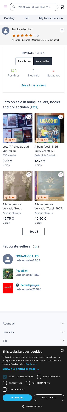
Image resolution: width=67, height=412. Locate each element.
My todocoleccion (51, 18)
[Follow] (28, 117)
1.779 (34, 107)
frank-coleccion (22, 29)
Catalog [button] (9, 18)
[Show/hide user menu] (5, 7)
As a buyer (25, 61)
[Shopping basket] (62, 7)
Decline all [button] (49, 397)
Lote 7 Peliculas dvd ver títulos (16, 148)
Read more (31, 363)
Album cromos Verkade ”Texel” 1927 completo (48, 206)
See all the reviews (33, 85)
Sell (27, 18)
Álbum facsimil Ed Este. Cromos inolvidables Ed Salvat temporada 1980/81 (49, 149)
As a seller (42, 61)
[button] (33, 369)
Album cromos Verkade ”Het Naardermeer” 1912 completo (15, 206)
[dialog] (33, 379)
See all (33, 231)
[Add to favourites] (62, 30)
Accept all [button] (17, 397)
